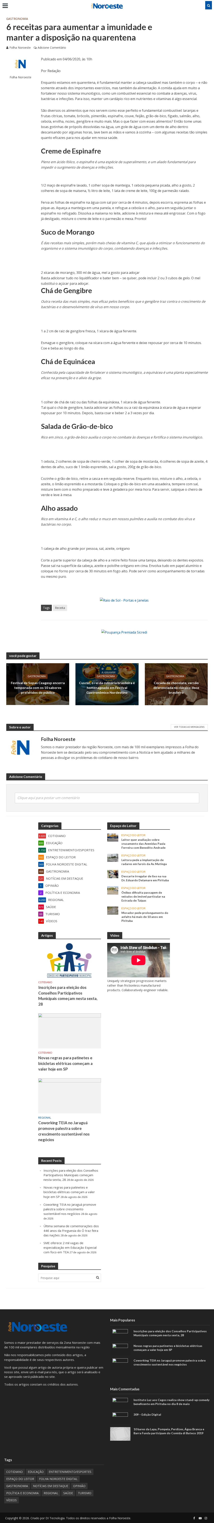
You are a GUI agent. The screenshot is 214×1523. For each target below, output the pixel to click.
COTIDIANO (45, 982)
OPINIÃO (79, 1486)
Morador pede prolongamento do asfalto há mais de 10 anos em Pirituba (144, 916)
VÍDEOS (11, 1500)
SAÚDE (68, 1493)
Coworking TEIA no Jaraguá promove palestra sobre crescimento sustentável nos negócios (64, 1131)
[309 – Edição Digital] (120, 1418)
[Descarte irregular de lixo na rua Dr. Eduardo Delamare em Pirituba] (112, 873)
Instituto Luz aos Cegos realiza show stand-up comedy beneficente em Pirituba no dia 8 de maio (171, 1402)
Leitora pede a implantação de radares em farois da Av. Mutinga (144, 862)
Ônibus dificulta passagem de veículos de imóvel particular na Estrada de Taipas (143, 896)
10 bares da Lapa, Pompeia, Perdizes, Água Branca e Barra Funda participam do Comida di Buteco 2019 (169, 1431)
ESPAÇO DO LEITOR (133, 835)
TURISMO (84, 1493)
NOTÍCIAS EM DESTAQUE (50, 1486)
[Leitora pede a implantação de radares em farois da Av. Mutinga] (112, 857)
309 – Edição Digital (147, 1414)
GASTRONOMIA (17, 19)
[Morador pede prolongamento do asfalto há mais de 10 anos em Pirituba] (112, 910)
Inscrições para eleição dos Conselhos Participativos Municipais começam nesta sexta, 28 (67, 996)
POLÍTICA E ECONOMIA (22, 1493)
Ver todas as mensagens (189, 726)
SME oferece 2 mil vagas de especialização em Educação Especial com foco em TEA (70, 1247)
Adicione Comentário (52, 48)
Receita (60, 608)
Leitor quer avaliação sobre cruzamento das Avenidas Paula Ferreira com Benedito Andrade (143, 843)
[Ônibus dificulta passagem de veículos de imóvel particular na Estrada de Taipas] (112, 890)
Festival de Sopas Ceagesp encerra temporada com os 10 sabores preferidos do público (38, 687)
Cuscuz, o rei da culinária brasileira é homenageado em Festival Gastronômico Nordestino (107, 688)
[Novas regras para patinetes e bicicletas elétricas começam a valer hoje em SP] (69, 1030)
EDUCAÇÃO (36, 1472)
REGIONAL (44, 1117)
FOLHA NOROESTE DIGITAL (58, 1479)
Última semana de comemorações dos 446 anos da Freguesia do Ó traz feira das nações (71, 1230)
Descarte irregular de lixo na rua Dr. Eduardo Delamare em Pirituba (145, 878)
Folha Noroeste (20, 48)
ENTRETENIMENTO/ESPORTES (70, 1472)
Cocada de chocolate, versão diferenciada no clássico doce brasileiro (176, 687)
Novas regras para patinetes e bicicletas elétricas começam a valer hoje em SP (65, 1063)
